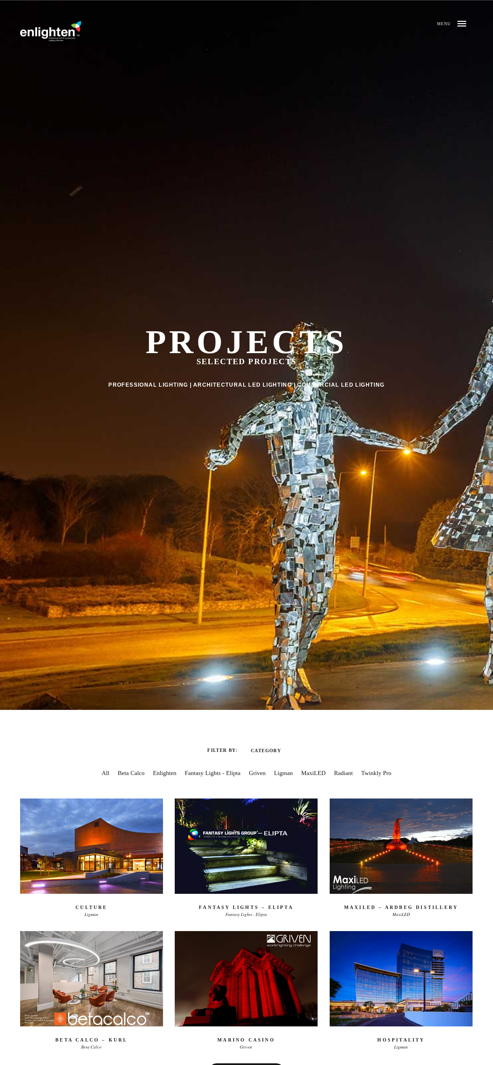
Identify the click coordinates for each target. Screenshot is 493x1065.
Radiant (343, 773)
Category (266, 750)
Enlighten (164, 773)
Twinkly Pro (376, 773)
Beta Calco (131, 773)
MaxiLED (313, 773)
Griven (257, 773)
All (105, 773)
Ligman (283, 773)
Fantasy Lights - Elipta (212, 773)
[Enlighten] (50, 31)
